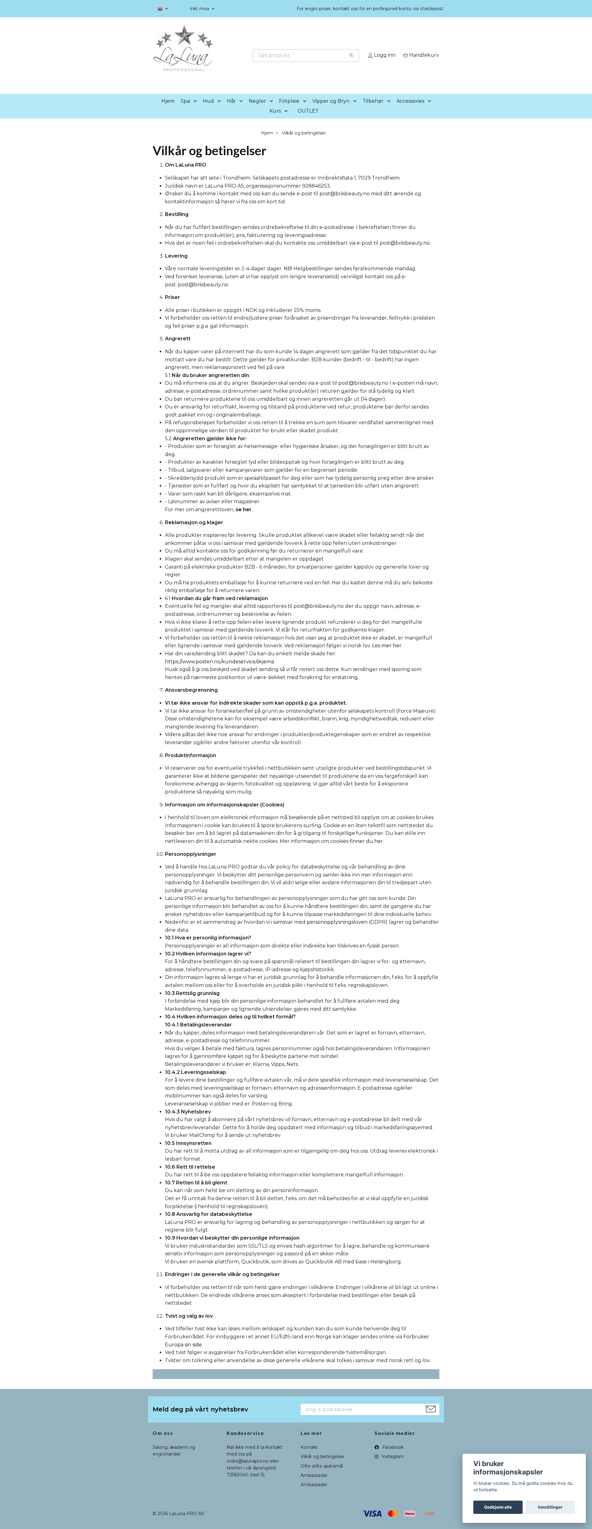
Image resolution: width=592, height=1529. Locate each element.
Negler (257, 110)
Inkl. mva (200, 8)
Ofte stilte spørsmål (322, 1474)
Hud (208, 110)
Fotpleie (289, 110)
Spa (185, 110)
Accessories (410, 110)
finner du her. (367, 850)
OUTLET (308, 119)
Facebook (392, 1456)
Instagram (392, 1465)
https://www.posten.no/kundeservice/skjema (219, 670)
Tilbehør (373, 110)
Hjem (168, 110)
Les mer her (386, 654)
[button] (196, 110)
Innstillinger (550, 1507)
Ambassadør (314, 1484)
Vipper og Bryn (331, 110)
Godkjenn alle (498, 1507)
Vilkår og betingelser (323, 1465)
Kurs (275, 119)
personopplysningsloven (337, 931)
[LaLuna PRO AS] (224, 55)
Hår (231, 110)
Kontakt (309, 1456)
